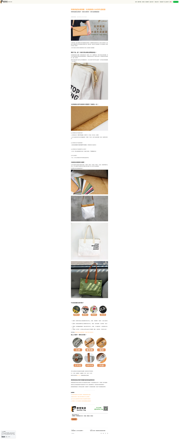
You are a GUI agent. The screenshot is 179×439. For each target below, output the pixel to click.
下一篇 (91, 429)
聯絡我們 (74, 419)
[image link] (3, 1)
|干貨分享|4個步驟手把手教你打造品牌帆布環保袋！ (81, 398)
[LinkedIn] (105, 433)
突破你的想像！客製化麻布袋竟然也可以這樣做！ (81, 396)
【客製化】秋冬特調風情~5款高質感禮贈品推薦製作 (81, 401)
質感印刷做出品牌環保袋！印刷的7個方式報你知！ (84, 332)
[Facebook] (101, 433)
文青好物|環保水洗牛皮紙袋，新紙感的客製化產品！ (81, 394)
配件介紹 (78, 375)
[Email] (107, 433)
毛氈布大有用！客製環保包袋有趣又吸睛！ (98, 430)
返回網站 (73, 433)
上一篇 (73, 429)
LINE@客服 (176, 1)
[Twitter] (103, 433)
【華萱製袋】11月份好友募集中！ (77, 430)
